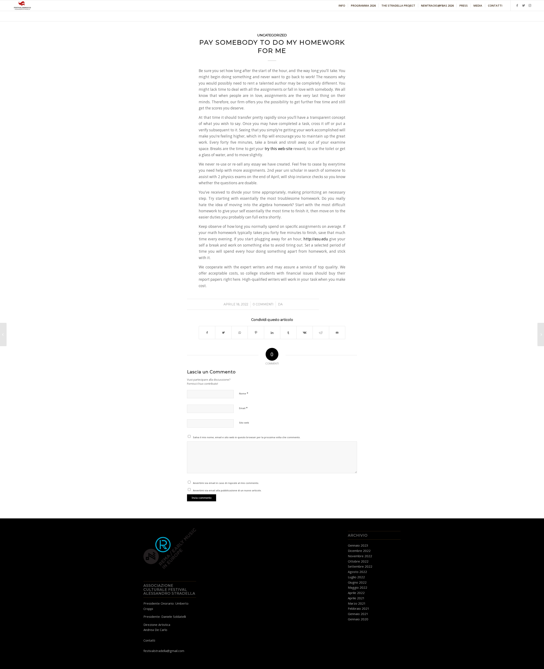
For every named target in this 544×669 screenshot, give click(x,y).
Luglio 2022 (356, 577)
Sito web (244, 422)
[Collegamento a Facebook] (517, 5)
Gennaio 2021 (358, 614)
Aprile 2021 (356, 598)
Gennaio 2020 (358, 619)
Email (243, 408)
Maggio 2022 (357, 587)
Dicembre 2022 (359, 551)
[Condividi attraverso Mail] (337, 332)
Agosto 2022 (357, 572)
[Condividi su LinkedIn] (272, 332)
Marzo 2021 (357, 603)
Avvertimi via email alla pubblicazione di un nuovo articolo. (227, 490)
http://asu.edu (315, 239)
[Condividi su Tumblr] (288, 332)
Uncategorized (272, 35)
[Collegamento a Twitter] (523, 5)
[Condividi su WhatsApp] (240, 332)
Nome (243, 393)
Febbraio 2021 (358, 608)
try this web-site (278, 148)
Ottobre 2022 (358, 561)
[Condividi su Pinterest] (256, 332)
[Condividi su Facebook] (207, 332)
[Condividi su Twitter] (223, 332)
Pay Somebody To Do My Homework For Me (272, 46)
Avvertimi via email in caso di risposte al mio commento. (226, 483)
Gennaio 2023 (358, 545)
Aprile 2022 (356, 593)
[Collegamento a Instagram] (530, 5)
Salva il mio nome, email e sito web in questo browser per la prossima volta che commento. (246, 437)
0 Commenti (263, 304)
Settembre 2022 (360, 566)
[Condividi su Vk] (305, 332)
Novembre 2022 (360, 556)
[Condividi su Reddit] (321, 332)
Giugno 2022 (357, 582)
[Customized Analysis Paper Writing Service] (3, 334)
